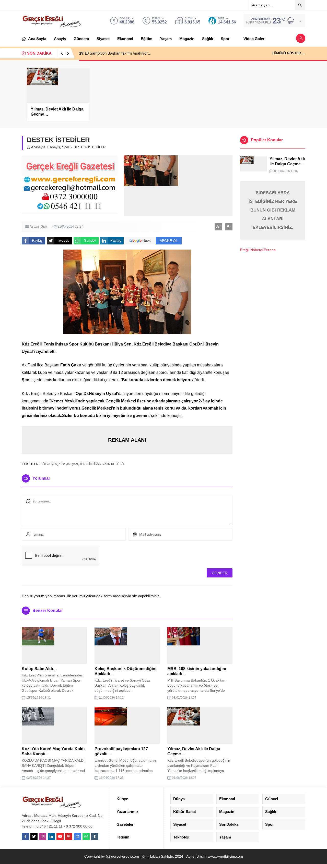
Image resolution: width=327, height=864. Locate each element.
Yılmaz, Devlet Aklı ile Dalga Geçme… (57, 111)
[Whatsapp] (86, 836)
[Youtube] (60, 836)
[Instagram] (42, 836)
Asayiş (55, 147)
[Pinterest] (68, 836)
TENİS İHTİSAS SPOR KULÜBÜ (101, 464)
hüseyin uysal (68, 464)
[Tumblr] (94, 836)
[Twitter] (34, 836)
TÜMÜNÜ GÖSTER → (288, 53)
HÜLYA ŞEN (48, 464)
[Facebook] (25, 836)
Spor (65, 147)
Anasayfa (38, 147)
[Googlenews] (77, 836)
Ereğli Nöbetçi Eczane (258, 250)
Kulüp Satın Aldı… (39, 668)
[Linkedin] (51, 836)
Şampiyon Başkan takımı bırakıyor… (115, 53)
